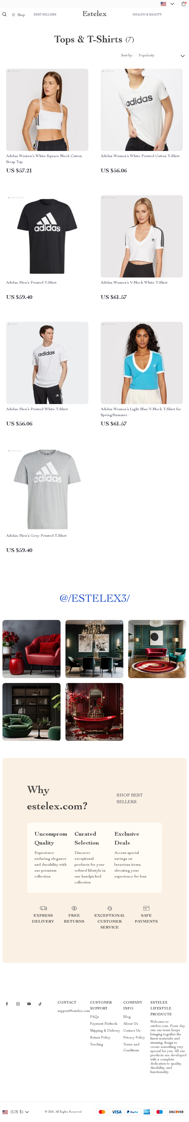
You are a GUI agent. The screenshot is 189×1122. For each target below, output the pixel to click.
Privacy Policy (134, 1038)
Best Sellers (45, 14)
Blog (127, 1017)
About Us (130, 1024)
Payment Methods (103, 1024)
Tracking (96, 1044)
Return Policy (100, 1038)
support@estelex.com (74, 1011)
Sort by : (127, 55)
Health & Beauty (147, 14)
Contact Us (132, 1031)
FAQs (94, 1017)
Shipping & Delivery (105, 1031)
